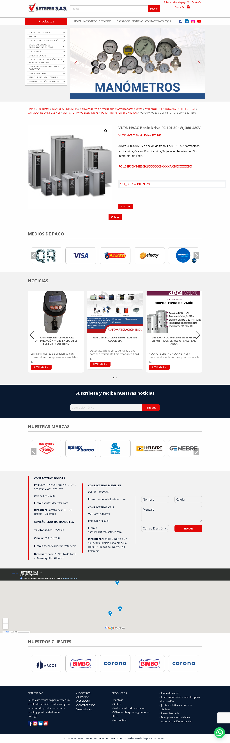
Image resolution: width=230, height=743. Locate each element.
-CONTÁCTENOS (85, 705)
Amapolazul (158, 738)
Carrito (195, 2)
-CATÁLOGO (83, 701)
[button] (137, 63)
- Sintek (116, 704)
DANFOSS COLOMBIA (65, 109)
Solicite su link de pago (175, 2)
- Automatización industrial (176, 721)
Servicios (105, 21)
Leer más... (41, 367)
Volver (115, 217)
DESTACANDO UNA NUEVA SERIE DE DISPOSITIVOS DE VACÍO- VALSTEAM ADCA (174, 340)
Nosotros (90, 21)
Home (78, 21)
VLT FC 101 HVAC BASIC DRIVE (80, 112)
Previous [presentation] (33, 255)
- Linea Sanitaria (169, 713)
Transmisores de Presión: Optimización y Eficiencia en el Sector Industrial (56, 340)
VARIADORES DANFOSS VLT (44, 112)
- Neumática (119, 720)
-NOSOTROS (83, 693)
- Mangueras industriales (175, 717)
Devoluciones (84, 709)
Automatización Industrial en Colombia (115, 339)
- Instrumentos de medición (128, 708)
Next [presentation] (196, 255)
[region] (137, 63)
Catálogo (123, 21)
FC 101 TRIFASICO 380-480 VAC (119, 112)
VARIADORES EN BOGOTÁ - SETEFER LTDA (170, 109)
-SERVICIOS (82, 697)
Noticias (137, 21)
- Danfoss (117, 700)
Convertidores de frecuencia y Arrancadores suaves (111, 109)
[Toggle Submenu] (63, 33)
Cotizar (178, 7)
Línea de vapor (170, 693)
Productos (46, 21)
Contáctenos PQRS (158, 21)
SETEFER (78, 738)
